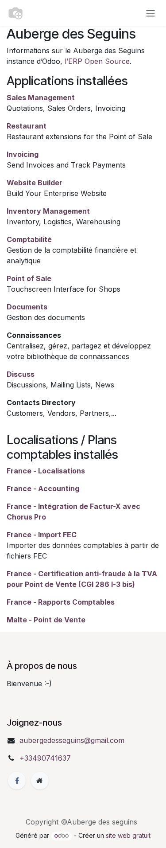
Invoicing (23, 154)
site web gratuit (128, 835)
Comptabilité (29, 239)
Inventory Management (48, 211)
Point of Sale (29, 278)
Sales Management (41, 97)
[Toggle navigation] (150, 13)
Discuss (21, 374)
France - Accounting (43, 488)
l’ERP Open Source (97, 61)
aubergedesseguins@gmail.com (71, 740)
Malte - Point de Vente (46, 619)
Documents (27, 306)
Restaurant (26, 125)
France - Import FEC (42, 534)
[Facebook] (17, 780)
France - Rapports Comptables (61, 602)
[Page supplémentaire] (40, 780)
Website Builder (34, 182)
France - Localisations (46, 470)
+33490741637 (45, 758)
